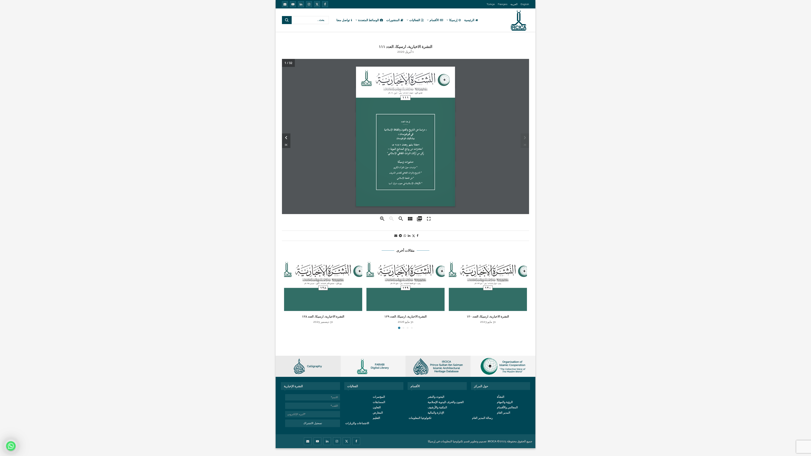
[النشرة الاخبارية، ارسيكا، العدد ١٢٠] (488, 285)
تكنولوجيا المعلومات (420, 417)
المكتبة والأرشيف (437, 407)
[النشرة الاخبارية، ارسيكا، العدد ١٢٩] (405, 285)
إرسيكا (453, 20)
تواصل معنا (343, 20)
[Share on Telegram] (400, 235)
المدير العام (503, 412)
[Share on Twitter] (413, 236)
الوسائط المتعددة (368, 20)
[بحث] (287, 20)
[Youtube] (293, 4)
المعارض (378, 412)
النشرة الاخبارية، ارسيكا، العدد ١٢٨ (323, 316)
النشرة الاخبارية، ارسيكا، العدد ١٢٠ (488, 316)
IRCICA (492, 441)
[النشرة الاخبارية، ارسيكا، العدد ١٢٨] (323, 285)
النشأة (500, 396)
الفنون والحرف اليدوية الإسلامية (446, 402)
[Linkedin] (301, 4)
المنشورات (393, 20)
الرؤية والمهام (505, 402)
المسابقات (379, 402)
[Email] (285, 4)
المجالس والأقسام (507, 407)
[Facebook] (325, 4)
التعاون (377, 407)
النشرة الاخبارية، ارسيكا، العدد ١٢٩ (405, 316)
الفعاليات (414, 20)
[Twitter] (317, 4)
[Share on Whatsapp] (405, 235)
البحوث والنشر (436, 396)
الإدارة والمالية (436, 412)
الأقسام (434, 20)
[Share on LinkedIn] (409, 235)
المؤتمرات (379, 396)
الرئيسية (469, 20)
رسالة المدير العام (482, 417)
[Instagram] (309, 4)
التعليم (376, 417)
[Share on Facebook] (417, 235)
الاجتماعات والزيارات (357, 423)
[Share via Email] (395, 235)
